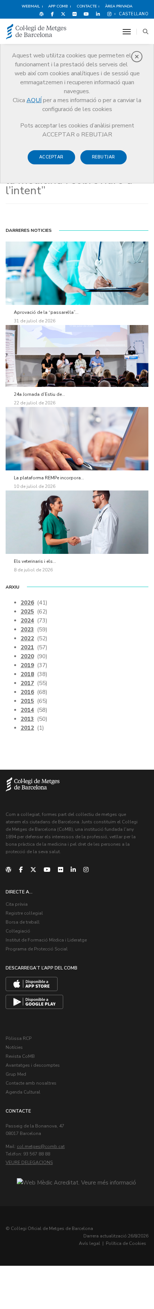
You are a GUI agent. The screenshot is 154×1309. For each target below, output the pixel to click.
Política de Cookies (126, 1243)
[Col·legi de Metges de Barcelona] (36, 31)
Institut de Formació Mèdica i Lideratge (46, 940)
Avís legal (89, 1243)
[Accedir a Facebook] (52, 14)
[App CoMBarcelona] (32, 984)
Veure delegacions (29, 1163)
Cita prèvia (17, 904)
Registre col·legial (24, 913)
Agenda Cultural (23, 1092)
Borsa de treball (23, 922)
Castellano (133, 14)
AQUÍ (34, 100)
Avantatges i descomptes (33, 1065)
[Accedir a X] (63, 14)
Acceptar (51, 157)
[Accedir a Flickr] (75, 14)
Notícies (14, 1047)
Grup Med (16, 1074)
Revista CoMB (20, 1056)
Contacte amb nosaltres (31, 1083)
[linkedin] (73, 870)
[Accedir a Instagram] (107, 14)
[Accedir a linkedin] (98, 14)
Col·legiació (18, 931)
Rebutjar (103, 157)
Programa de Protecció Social (37, 949)
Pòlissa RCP (18, 1038)
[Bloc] (41, 14)
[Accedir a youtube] (86, 14)
